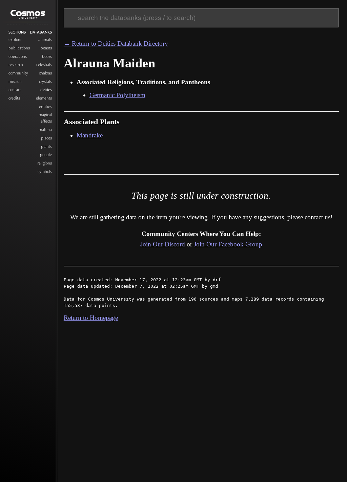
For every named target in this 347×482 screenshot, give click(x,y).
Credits (14, 98)
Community (18, 72)
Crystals (45, 81)
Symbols (45, 171)
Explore (14, 39)
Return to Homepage (91, 317)
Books (47, 56)
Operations (17, 56)
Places (46, 137)
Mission (15, 81)
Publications (19, 47)
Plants (46, 146)
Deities (46, 89)
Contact (14, 89)
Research (15, 64)
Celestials (44, 64)
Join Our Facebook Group (228, 244)
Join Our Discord (162, 244)
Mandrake (90, 135)
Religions (44, 163)
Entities (45, 106)
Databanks (41, 32)
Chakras (45, 72)
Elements (44, 98)
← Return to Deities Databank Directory (116, 43)
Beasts (46, 47)
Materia (45, 129)
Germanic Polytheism (117, 94)
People (46, 154)
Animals (45, 39)
